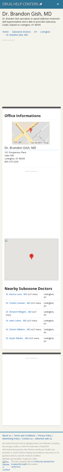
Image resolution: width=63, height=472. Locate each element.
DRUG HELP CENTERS (20, 3)
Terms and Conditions (24, 435)
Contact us (27, 438)
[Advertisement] (31, 73)
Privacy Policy (44, 435)
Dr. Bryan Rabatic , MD (17, 338)
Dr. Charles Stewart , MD (18, 302)
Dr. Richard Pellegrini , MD (19, 311)
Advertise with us (43, 438)
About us (6, 435)
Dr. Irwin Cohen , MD (16, 320)
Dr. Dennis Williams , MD (18, 329)
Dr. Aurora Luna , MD (16, 294)
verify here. (16, 467)
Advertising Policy (11, 438)
